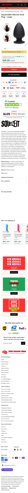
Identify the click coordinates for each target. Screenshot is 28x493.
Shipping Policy (12, 488)
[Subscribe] (23, 343)
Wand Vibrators (5, 370)
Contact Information (6, 486)
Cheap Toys (14, 293)
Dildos (2, 359)
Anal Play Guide (5, 395)
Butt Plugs (3, 376)
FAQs (2, 435)
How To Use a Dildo (5, 391)
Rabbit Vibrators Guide (6, 397)
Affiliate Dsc (4, 433)
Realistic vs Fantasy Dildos (7, 393)
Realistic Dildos (5, 361)
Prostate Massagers (6, 379)
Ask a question (5, 181)
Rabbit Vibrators (5, 368)
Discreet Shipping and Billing (7, 416)
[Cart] (21, 5)
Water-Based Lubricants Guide (8, 402)
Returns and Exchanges (6, 412)
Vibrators (3, 366)
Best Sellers (14, 314)
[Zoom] (25, 45)
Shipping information (7, 177)
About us (3, 426)
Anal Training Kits (5, 381)
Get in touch (4, 429)
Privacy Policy (4, 414)
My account (4, 442)
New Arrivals (14, 272)
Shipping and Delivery (6, 408)
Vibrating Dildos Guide (6, 400)
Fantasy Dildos (4, 364)
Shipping (9, 66)
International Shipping (6, 410)
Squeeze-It (11, 220)
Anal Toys (3, 374)
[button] (14, 81)
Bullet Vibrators (5, 372)
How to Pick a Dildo (5, 389)
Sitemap (3, 439)
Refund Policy (4, 488)
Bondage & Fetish (5, 383)
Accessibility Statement (6, 437)
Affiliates (3, 431)
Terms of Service (5, 418)
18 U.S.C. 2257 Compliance (7, 421)
